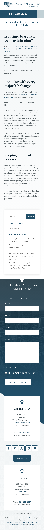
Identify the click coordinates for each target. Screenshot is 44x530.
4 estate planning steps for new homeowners (21, 246)
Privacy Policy (25, 522)
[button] (40, 14)
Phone (8, 315)
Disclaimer (10, 368)
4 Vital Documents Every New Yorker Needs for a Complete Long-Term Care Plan (20, 265)
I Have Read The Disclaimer (21, 373)
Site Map (17, 522)
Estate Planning (23, 49)
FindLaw (31, 524)
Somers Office (22, 492)
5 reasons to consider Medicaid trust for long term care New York (21, 252)
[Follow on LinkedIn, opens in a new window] (15, 448)
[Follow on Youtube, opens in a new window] (35, 448)
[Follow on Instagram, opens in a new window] (28, 448)
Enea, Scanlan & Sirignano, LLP (21, 518)
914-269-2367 (18, 13)
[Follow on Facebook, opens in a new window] (8, 448)
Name (7, 304)
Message (9, 339)
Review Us (22, 458)
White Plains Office (22, 422)
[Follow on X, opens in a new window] (22, 448)
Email (8, 327)
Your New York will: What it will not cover (21, 258)
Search (31, 216)
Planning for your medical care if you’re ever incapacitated (21, 240)
